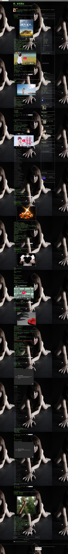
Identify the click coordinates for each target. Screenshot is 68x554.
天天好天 (16, 16)
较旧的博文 (37, 537)
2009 (43, 48)
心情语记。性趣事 (44, 88)
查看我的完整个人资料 (19, 11)
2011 (43, 23)
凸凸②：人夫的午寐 (49, 106)
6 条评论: (24, 434)
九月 (44, 25)
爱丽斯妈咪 (44, 142)
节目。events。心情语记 (45, 79)
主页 (26, 537)
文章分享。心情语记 (45, 85)
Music (42, 73)
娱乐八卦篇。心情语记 (45, 92)
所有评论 (37, 549)
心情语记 (17, 116)
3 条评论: (24, 302)
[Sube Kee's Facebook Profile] (42, 100)
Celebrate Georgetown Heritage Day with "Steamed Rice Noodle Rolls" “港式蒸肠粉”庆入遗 (49, 132)
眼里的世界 (44, 139)
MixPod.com (48, 73)
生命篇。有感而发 (44, 83)
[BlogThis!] (29, 74)
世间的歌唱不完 (45, 112)
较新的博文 (16, 537)
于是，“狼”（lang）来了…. (46, 146)
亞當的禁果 (44, 105)
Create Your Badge (44, 101)
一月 (44, 34)
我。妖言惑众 (18, 4)
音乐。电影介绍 (18, 75)
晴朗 (15, 80)
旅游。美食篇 (44, 80)
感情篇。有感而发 (44, 77)
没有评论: (24, 196)
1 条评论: (24, 74)
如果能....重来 (17, 364)
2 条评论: (24, 357)
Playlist (45, 73)
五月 (44, 29)
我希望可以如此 (17, 202)
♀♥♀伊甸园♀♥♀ (45, 115)
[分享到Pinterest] (32, 74)
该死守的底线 (17, 308)
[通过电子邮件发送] (28, 74)
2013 (43, 20)
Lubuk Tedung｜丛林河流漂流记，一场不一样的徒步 (49, 121)
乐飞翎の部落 (45, 119)
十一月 (45, 24)
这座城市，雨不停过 (18, 493)
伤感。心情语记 (18, 534)
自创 (42, 94)
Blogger (36, 552)
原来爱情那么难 (17, 249)
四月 (44, 30)
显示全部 (53, 148)
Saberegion (44, 129)
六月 (44, 28)
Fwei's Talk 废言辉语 (46, 126)
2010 (43, 47)
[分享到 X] (30, 74)
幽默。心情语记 (44, 91)
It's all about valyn (45, 145)
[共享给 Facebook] (31, 74)
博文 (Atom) (27, 539)
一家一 (15, 121)
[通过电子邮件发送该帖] (27, 74)
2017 (43, 19)
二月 (44, 33)
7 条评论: (24, 243)
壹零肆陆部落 (45, 136)
